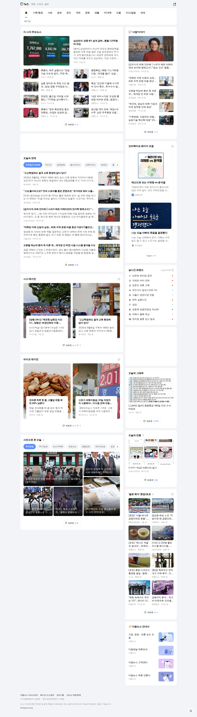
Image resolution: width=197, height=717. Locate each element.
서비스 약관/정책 (73, 695)
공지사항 (60, 695)
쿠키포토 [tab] (30, 446)
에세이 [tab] (104, 165)
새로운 (73, 124)
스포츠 (40, 4)
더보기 (149, 255)
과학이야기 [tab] (91, 165)
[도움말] (119, 279)
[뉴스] (26, 4)
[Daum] (22, 4)
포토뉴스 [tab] (72, 446)
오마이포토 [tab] (100, 446)
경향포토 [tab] (86, 446)
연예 (33, 4)
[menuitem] (26, 12)
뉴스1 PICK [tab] (58, 446)
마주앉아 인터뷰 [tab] (33, 165)
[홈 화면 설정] (191, 711)
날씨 (46, 4)
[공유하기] (174, 4)
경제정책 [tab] (61, 165)
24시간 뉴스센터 (47, 695)
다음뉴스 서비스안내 (29, 695)
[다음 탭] (117, 165)
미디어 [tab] (48, 165)
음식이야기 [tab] (75, 165)
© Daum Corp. (26, 708)
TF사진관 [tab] (43, 446)
